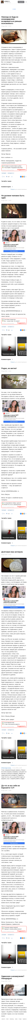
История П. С (7, 1)
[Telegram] (24, 199)
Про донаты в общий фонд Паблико (8, 193)
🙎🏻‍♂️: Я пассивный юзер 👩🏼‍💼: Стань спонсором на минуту (11, 746)
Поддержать (21, 1)
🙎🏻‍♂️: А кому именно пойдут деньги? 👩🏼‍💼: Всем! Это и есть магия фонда (11, 526)
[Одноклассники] (22, 199)
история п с (11, 196)
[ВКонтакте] (21, 199)
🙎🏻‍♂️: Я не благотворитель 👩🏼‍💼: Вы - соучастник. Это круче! (11, 343)
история (4, 196)
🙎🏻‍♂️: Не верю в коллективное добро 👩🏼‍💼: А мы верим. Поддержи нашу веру (12, 189)
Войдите (13, 212)
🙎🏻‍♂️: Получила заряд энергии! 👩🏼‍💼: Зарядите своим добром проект (12, 951)
